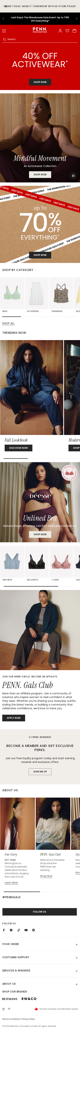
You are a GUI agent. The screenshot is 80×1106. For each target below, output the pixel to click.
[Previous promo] (5, 19)
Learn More (11, 882)
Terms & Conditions (11, 1019)
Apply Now (13, 718)
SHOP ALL (8, 323)
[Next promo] (74, 19)
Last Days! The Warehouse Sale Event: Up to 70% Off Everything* (40, 19)
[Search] (4, 39)
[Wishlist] (67, 31)
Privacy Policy (28, 1019)
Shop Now (40, 534)
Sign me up (40, 771)
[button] (4, 31)
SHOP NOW (40, 82)
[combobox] (42, 39)
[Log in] (60, 31)
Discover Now (18, 447)
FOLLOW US (39, 911)
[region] (40, 19)
